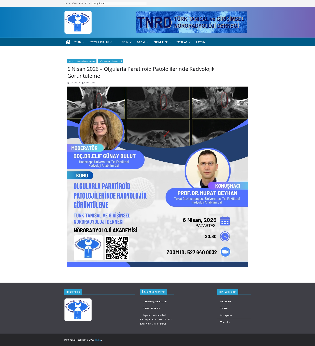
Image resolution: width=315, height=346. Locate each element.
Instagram (226, 315)
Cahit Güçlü (89, 82)
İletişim (200, 42)
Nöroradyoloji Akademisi (110, 61)
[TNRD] (68, 42)
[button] (82, 42)
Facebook (225, 301)
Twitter (224, 308)
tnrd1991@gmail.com (154, 301)
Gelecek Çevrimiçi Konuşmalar (82, 61)
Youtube (225, 322)
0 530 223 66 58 (151, 308)
